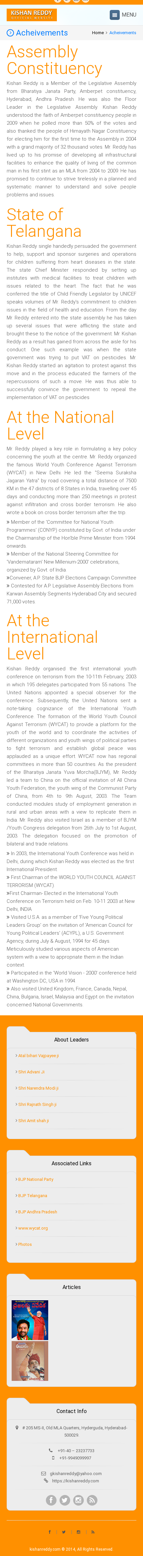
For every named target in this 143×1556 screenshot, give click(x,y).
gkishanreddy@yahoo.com (76, 1473)
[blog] (92, 1500)
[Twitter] (65, 1500)
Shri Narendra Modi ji (38, 1088)
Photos (24, 1244)
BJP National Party (35, 1179)
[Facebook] (51, 1500)
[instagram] (78, 1500)
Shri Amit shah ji (33, 1120)
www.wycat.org (32, 1228)
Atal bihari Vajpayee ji (38, 1055)
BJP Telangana (32, 1195)
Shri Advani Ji (31, 1071)
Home (98, 32)
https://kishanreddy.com (75, 1480)
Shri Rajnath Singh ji (37, 1104)
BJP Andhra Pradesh (37, 1211)
